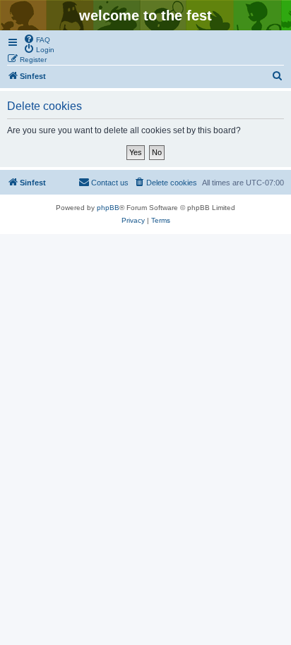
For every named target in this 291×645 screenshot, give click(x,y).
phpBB (108, 207)
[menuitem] (36, 39)
